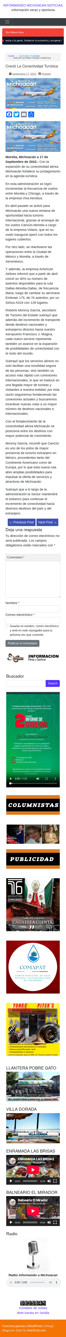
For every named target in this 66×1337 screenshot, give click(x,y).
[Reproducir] (11, 1181)
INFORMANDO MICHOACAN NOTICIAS (33, 5)
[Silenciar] (49, 1181)
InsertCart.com (36, 1330)
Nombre (12, 603)
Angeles (46, 73)
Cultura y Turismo (29, 56)
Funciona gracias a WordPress (22, 1326)
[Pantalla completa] (55, 1181)
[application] (33, 1170)
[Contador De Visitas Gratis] (33, 1303)
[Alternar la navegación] (7, 21)
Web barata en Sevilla (33, 1313)
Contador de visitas (33, 1308)
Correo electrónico (20, 615)
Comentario (15, 557)
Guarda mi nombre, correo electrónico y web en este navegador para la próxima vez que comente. (34, 630)
